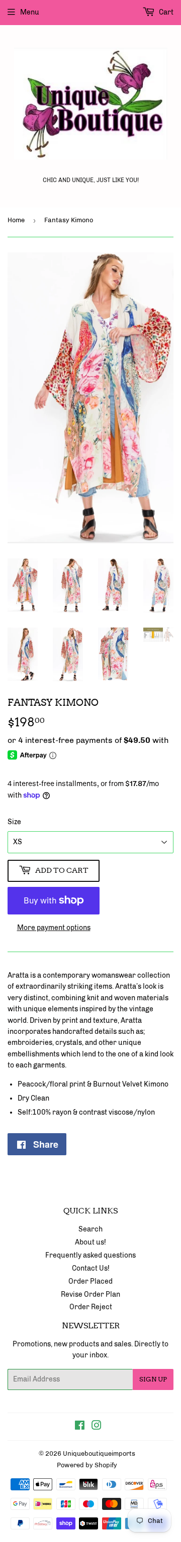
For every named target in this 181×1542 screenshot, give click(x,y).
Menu (29, 12)
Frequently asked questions (90, 1255)
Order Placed (90, 1281)
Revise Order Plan (90, 1294)
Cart (165, 12)
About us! (90, 1242)
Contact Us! (91, 1268)
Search (90, 1229)
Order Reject (90, 1307)
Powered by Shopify (87, 1465)
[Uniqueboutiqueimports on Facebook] (79, 1427)
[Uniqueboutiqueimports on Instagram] (97, 1427)
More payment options (53, 927)
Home (16, 220)
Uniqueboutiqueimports (99, 1453)
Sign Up (153, 1379)
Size (14, 822)
